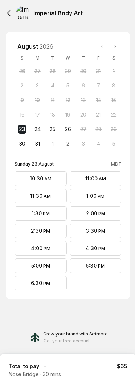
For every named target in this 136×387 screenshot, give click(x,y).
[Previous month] (102, 46)
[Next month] (115, 46)
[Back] (8, 13)
